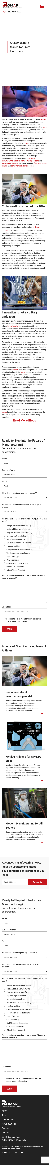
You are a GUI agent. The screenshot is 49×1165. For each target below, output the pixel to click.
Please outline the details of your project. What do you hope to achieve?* (24, 576)
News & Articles (9, 1124)
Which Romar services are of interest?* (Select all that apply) (24, 520)
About (4, 1111)
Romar (43, 119)
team (44, 127)
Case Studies (8, 1119)
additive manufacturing (23, 161)
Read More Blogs (24, 420)
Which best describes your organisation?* (19, 493)
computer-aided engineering (22, 166)
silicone (36, 161)
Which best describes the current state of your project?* (21, 506)
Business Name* (9, 470)
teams (7, 231)
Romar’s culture (13, 326)
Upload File (6, 607)
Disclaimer (6, 1152)
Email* (4, 481)
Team (4, 1115)
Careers (5, 1128)
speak (4, 412)
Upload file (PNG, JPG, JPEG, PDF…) (16, 612)
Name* (5, 459)
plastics (15, 163)
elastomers (6, 163)
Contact (5, 1132)
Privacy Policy (19, 1152)
